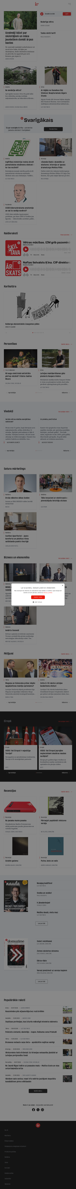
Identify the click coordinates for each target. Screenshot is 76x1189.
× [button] (62, 585)
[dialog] (38, 594)
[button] (38, 602)
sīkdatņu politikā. (48, 592)
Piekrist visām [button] (38, 597)
